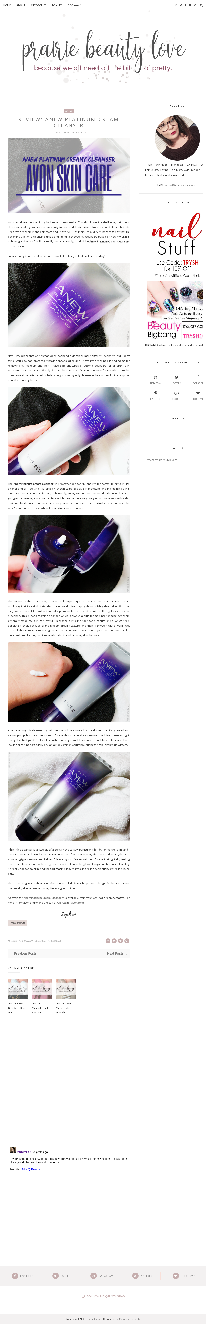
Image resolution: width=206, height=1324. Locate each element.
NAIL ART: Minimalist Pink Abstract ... (40, 1008)
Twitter (177, 383)
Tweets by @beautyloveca (161, 460)
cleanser (40, 940)
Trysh (58, 132)
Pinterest (155, 399)
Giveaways (75, 5)
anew (68, 111)
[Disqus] (69, 1086)
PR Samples (54, 940)
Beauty (57, 5)
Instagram (155, 383)
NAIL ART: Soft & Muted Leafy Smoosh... (64, 1008)
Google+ (177, 399)
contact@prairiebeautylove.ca (181, 184)
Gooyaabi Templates (130, 1318)
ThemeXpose (93, 1318)
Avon (30, 940)
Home (7, 5)
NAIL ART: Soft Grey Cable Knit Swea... (16, 1008)
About (20, 5)
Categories (38, 5)
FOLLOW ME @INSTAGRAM (106, 1296)
